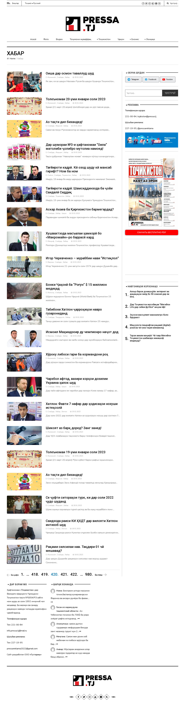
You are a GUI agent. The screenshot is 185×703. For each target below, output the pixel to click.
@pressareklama (145, 128)
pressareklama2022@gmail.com (22, 648)
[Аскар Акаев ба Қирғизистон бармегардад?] (24, 216)
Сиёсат (50, 175)
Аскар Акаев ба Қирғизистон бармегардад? (80, 209)
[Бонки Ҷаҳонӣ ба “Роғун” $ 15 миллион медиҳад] (24, 290)
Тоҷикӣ (28, 3)
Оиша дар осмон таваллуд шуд (70, 73)
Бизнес (135, 39)
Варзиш (51, 262)
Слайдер (60, 77)
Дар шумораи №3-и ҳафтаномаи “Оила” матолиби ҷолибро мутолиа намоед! (76, 147)
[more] (52, 602)
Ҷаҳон (121, 39)
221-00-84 (131, 116)
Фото (46, 39)
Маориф (51, 241)
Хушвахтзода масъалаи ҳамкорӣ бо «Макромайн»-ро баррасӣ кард (74, 235)
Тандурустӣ (60, 317)
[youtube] (153, 3)
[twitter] (146, 3)
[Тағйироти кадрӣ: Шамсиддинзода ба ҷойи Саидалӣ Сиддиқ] (24, 194)
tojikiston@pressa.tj (146, 116)
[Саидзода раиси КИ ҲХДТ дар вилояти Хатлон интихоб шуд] (24, 529)
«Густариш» (35, 654)
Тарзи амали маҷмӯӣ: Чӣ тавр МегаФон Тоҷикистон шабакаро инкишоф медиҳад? (150, 338)
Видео (59, 39)
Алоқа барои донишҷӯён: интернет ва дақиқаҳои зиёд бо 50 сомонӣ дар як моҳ (149, 294)
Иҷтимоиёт (52, 77)
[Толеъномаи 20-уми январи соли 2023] (24, 105)
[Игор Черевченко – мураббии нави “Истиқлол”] (24, 266)
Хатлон (64, 412)
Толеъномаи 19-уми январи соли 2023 (76, 452)
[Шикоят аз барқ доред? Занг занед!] (24, 435)
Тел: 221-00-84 (15, 624)
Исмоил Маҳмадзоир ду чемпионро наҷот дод (82, 332)
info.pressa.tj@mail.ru (17, 630)
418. (35, 574)
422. (74, 574)
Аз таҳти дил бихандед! (64, 122)
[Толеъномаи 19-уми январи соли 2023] (24, 458)
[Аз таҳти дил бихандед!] (24, 128)
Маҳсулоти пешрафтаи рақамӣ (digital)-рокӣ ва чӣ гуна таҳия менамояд (150, 326)
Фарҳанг (59, 152)
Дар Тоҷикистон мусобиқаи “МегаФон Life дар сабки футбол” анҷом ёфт (150, 305)
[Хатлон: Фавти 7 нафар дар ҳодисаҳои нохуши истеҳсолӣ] (24, 411)
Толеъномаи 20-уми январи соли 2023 (76, 99)
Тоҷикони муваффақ (80, 39)
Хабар (67, 77)
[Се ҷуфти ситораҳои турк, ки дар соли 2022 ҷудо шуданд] (24, 504)
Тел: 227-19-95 (15, 642)
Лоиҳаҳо (150, 39)
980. (89, 574)
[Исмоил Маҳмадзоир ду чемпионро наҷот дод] (24, 338)
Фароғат (59, 126)
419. (45, 574)
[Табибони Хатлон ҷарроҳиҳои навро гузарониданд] (24, 315)
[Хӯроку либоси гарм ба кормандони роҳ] (24, 361)
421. (64, 574)
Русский (36, 3)
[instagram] (149, 3)
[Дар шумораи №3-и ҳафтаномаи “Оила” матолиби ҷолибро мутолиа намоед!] (24, 151)
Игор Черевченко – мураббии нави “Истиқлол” (82, 258)
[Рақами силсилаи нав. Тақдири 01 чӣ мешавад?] (24, 554)
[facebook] (143, 3)
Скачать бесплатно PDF (151, 232)
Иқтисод (51, 293)
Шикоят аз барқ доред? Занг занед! (73, 428)
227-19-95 (131, 128)
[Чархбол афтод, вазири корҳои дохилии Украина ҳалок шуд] (24, 386)
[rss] (159, 3)
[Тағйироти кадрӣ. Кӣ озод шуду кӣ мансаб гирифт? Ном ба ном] (24, 172)
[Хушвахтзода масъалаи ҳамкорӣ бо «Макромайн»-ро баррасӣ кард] (24, 241)
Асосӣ (33, 39)
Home (12, 58)
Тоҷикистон (104, 39)
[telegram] (156, 3)
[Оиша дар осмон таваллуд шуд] (24, 81)
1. (22, 574)
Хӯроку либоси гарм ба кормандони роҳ (77, 354)
